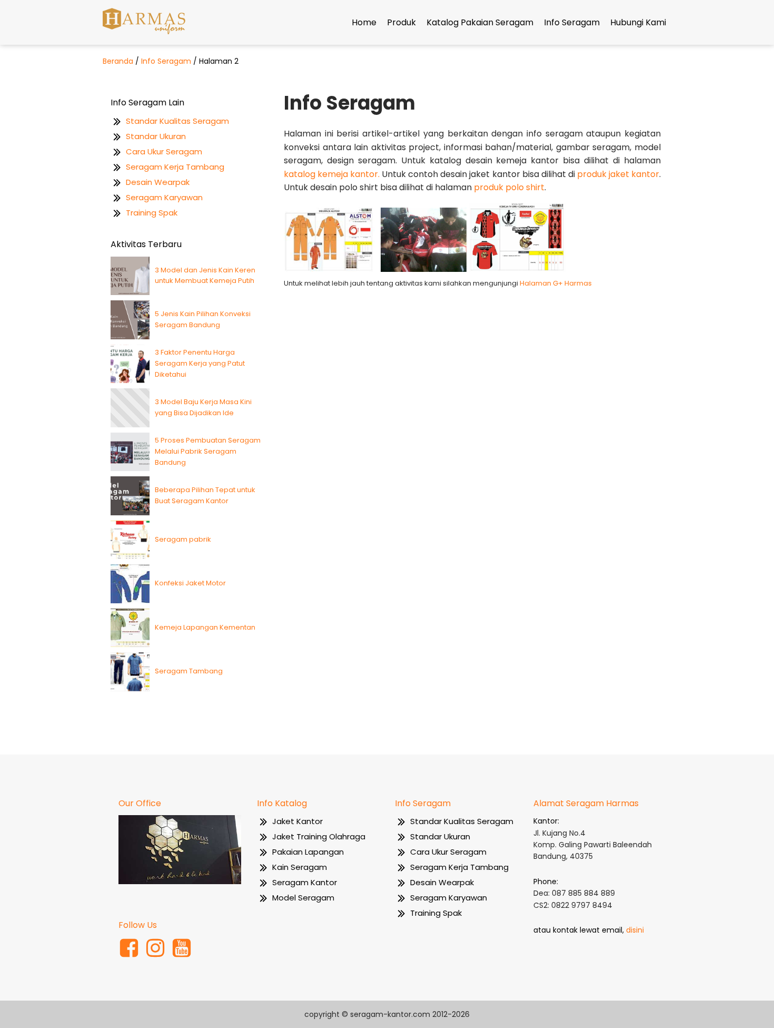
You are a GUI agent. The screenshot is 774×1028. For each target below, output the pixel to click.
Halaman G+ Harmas (556, 283)
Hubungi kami (638, 22)
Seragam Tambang (189, 671)
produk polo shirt (509, 187)
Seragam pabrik (183, 539)
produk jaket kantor (618, 174)
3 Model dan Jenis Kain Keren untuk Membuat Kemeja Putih (205, 275)
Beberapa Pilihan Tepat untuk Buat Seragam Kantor (205, 495)
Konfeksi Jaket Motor (190, 583)
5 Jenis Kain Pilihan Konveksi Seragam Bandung (203, 319)
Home (364, 22)
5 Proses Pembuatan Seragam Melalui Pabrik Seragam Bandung (208, 451)
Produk (401, 22)
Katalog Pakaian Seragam (479, 22)
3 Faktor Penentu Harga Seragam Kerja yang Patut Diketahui (200, 363)
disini (635, 930)
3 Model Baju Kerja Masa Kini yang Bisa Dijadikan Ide (203, 407)
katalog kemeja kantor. (332, 174)
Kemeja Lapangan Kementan (205, 627)
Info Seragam (572, 22)
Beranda (118, 61)
